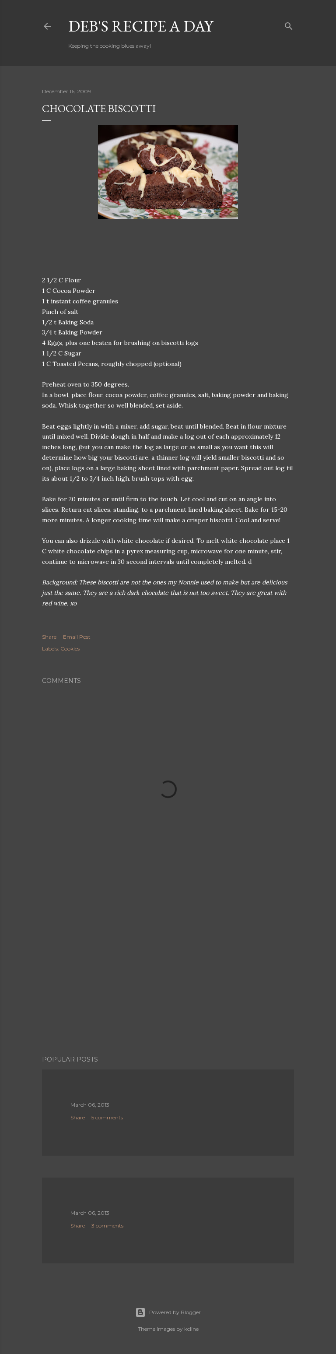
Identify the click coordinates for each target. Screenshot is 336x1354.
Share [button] (49, 636)
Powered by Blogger (175, 1312)
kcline (191, 1329)
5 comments (107, 1117)
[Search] (289, 24)
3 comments (107, 1225)
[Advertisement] (168, 972)
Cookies (70, 648)
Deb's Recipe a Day (140, 26)
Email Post (77, 636)
